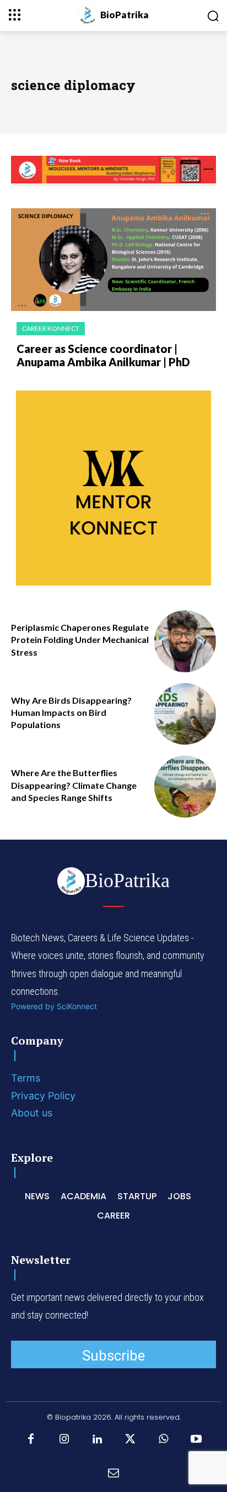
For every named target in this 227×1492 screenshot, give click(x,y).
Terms (25, 1078)
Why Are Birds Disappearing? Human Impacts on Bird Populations (71, 712)
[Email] (113, 1472)
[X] (130, 1439)
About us (31, 1113)
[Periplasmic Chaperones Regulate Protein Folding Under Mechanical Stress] (185, 641)
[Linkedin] (97, 1439)
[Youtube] (196, 1439)
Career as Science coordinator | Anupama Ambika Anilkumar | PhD (103, 355)
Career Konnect (50, 328)
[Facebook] (31, 1439)
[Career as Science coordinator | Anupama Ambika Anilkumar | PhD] (113, 259)
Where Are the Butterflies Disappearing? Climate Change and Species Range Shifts (74, 785)
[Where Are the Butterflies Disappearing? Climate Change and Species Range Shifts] (185, 787)
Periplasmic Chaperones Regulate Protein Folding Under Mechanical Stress (80, 639)
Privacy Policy (43, 1095)
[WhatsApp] (163, 1439)
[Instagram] (64, 1439)
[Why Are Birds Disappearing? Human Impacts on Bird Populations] (185, 714)
